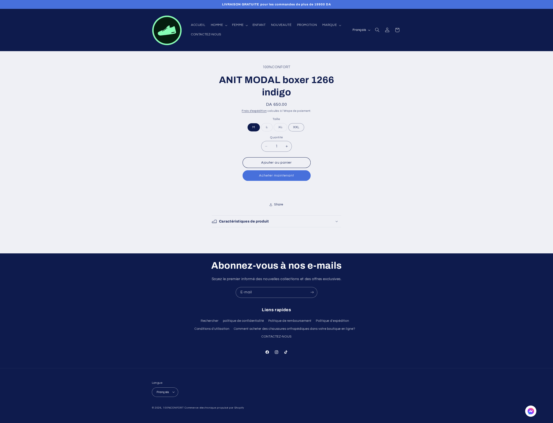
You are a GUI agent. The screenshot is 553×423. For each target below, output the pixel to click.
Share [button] (278, 204)
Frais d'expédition (254, 111)
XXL (296, 127)
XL (282, 128)
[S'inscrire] (312, 292)
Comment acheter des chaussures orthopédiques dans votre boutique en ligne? (294, 328)
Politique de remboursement (289, 321)
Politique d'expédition (332, 321)
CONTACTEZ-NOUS (276, 336)
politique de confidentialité (243, 321)
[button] (218, 25)
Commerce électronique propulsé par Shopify (214, 407)
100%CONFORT (173, 407)
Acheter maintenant (276, 175)
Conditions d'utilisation (211, 328)
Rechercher (209, 321)
